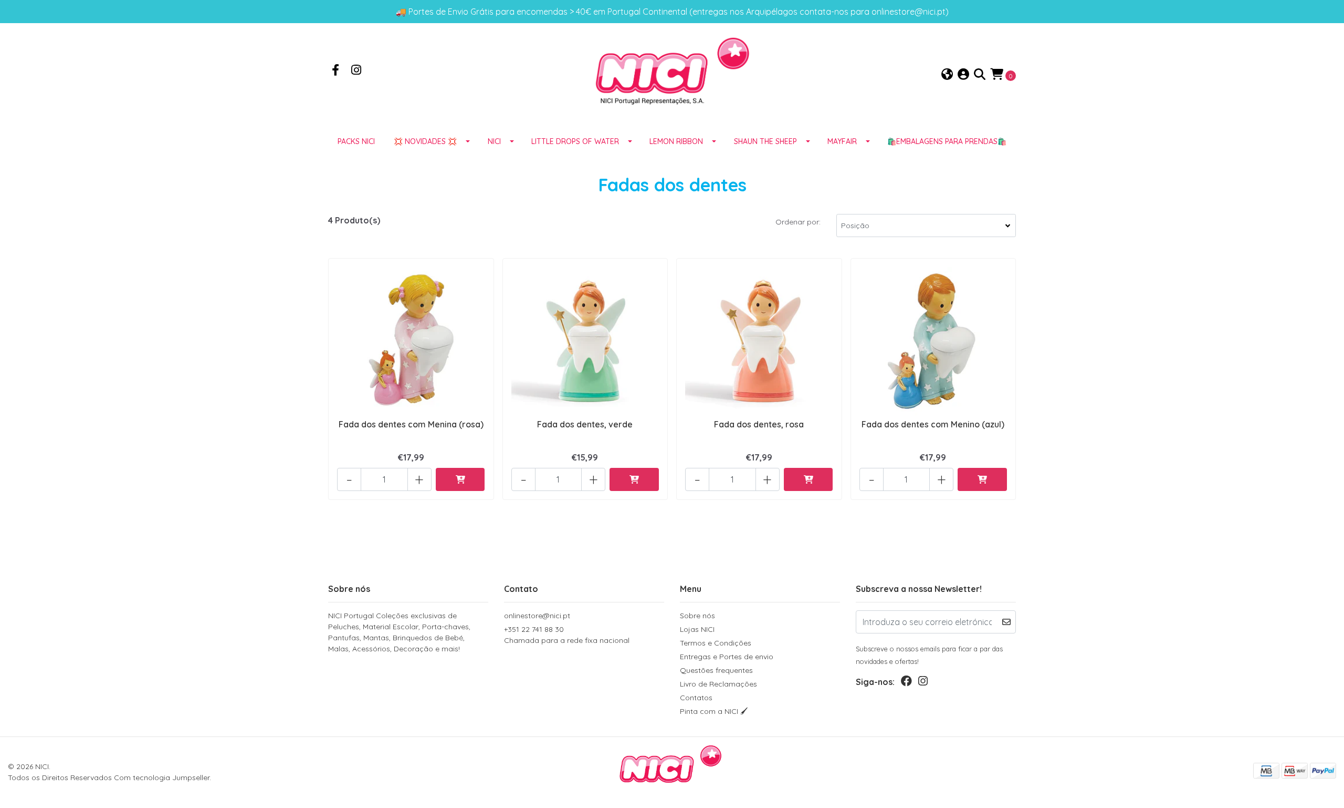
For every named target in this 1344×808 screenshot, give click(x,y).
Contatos (696, 697)
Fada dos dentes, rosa (759, 424)
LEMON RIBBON (676, 141)
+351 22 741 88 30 (566, 635)
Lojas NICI (697, 629)
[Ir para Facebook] (335, 71)
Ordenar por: (798, 222)
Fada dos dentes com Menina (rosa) (411, 424)
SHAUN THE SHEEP (765, 141)
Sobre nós (697, 615)
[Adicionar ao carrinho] (460, 479)
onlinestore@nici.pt (537, 615)
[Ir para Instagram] (356, 71)
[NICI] (672, 74)
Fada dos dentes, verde (585, 424)
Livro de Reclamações (718, 684)
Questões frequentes (716, 670)
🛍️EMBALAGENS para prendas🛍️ (946, 141)
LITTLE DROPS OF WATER (575, 141)
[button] (947, 74)
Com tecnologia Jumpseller (161, 777)
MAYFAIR (842, 141)
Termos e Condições (715, 643)
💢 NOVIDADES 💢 (425, 141)
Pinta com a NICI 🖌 (714, 711)
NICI (494, 141)
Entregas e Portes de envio (726, 656)
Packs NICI (356, 141)
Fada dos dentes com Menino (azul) (933, 424)
